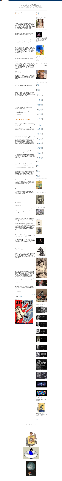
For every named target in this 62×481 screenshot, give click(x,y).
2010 (38, 170)
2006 (38, 175)
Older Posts (33, 294)
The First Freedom (18, 13)
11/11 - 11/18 (40, 99)
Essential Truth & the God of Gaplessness (22, 119)
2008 (38, 172)
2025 (38, 85)
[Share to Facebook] (19, 114)
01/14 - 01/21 (40, 158)
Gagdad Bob (38, 13)
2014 (38, 165)
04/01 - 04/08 (40, 144)
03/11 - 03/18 (40, 148)
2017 (38, 161)
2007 (38, 174)
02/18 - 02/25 (40, 152)
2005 (38, 176)
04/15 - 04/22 (40, 142)
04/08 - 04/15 (40, 143)
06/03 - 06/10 (40, 133)
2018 (38, 94)
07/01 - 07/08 (40, 128)
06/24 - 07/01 (40, 129)
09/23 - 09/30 (40, 108)
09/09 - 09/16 (40, 110)
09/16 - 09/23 (40, 109)
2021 (38, 90)
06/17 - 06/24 (40, 130)
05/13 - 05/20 (40, 137)
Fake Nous (17, 206)
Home (25, 294)
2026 (38, 84)
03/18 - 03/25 (40, 147)
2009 (38, 171)
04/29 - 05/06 (40, 139)
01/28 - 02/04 (40, 156)
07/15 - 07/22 (40, 120)
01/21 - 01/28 (40, 157)
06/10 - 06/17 (40, 132)
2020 (38, 91)
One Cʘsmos (31, 4)
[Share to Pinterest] (20, 114)
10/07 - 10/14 (40, 105)
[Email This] (17, 114)
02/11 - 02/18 (40, 153)
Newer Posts (16, 294)
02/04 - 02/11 (40, 154)
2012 (38, 167)
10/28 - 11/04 (40, 101)
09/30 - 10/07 (40, 106)
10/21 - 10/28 (40, 103)
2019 (38, 93)
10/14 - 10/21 (40, 104)
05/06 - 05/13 (40, 138)
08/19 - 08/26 (40, 114)
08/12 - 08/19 (40, 115)
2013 (38, 166)
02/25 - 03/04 (40, 151)
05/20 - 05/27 (40, 135)
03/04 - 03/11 (40, 149)
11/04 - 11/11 (40, 100)
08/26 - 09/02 (40, 113)
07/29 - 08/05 (40, 118)
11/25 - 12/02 (40, 96)
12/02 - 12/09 (40, 95)
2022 (38, 89)
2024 (38, 86)
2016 (38, 162)
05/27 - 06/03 (40, 134)
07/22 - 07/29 (40, 119)
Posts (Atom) (20, 296)
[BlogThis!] (18, 114)
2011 (38, 169)
